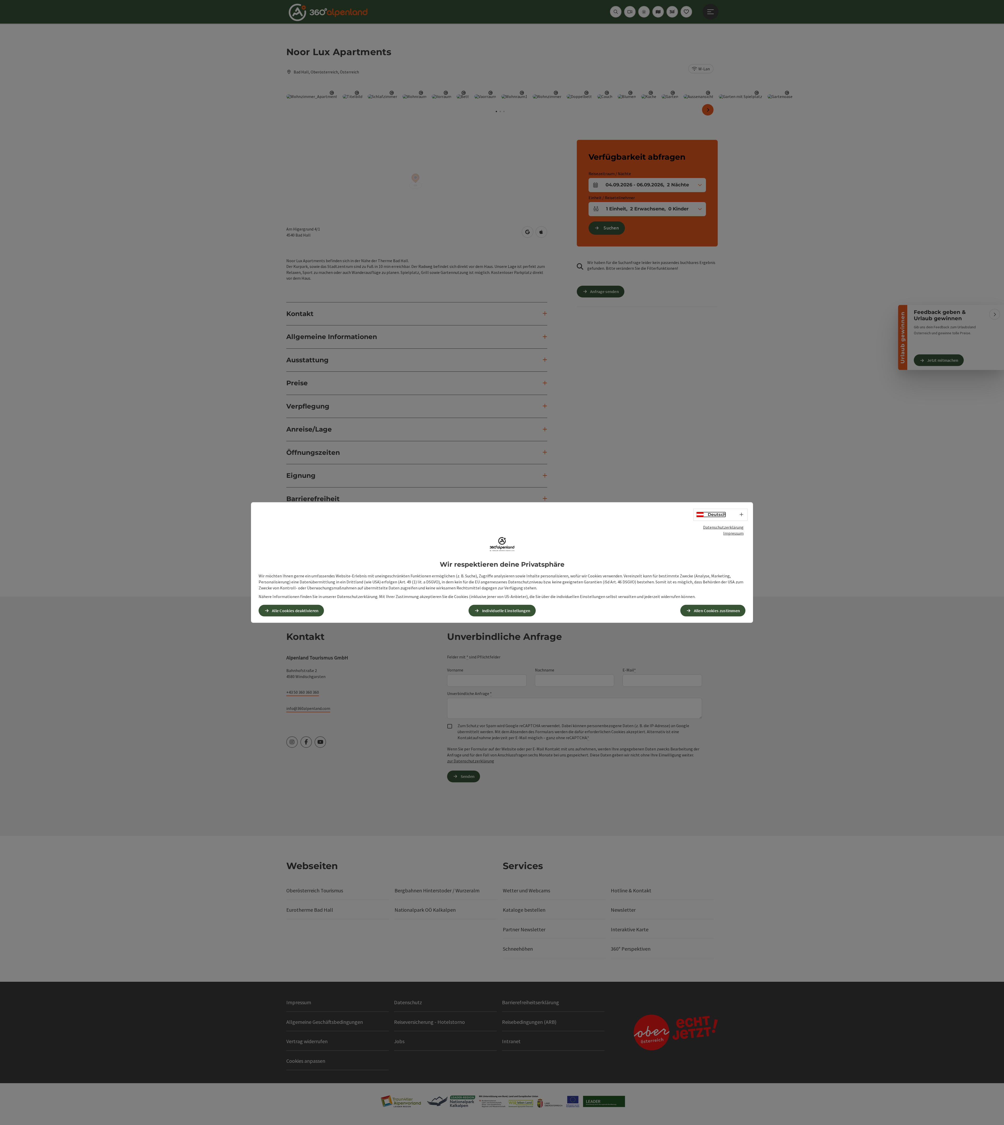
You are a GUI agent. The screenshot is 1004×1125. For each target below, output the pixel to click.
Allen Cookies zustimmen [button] (717, 610)
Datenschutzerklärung (723, 527)
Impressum (733, 533)
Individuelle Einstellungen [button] (506, 610)
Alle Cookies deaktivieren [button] (295, 610)
